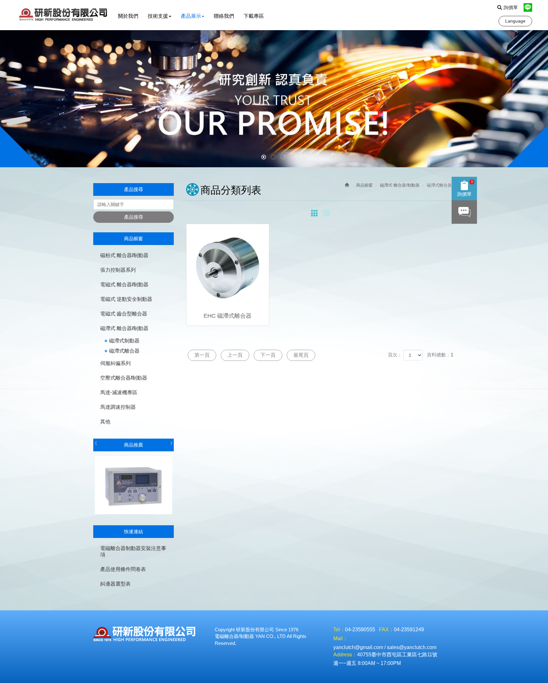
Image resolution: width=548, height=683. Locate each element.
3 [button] (283, 158)
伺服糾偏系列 (115, 363)
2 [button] (274, 158)
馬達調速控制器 (118, 407)
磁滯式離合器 (124, 351)
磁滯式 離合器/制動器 (124, 328)
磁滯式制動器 (124, 340)
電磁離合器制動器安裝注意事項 (133, 551)
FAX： (386, 629)
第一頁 (202, 355)
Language (515, 20)
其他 (105, 421)
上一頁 (235, 355)
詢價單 (511, 7)
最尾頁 (301, 355)
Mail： (340, 638)
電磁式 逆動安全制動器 (126, 299)
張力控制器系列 (118, 270)
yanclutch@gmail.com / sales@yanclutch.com (384, 647)
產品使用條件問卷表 (123, 569)
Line (528, 7)
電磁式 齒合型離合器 (123, 313)
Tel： (339, 629)
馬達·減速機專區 (118, 392)
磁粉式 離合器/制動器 (124, 255)
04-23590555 (360, 629)
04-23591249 (409, 629)
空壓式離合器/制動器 (123, 378)
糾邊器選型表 (115, 584)
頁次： (395, 354)
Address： (345, 654)
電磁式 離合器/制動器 (124, 284)
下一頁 (268, 355)
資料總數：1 (440, 354)
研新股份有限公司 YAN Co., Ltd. (64, 15)
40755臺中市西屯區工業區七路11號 (397, 654)
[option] (274, 98)
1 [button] (264, 158)
